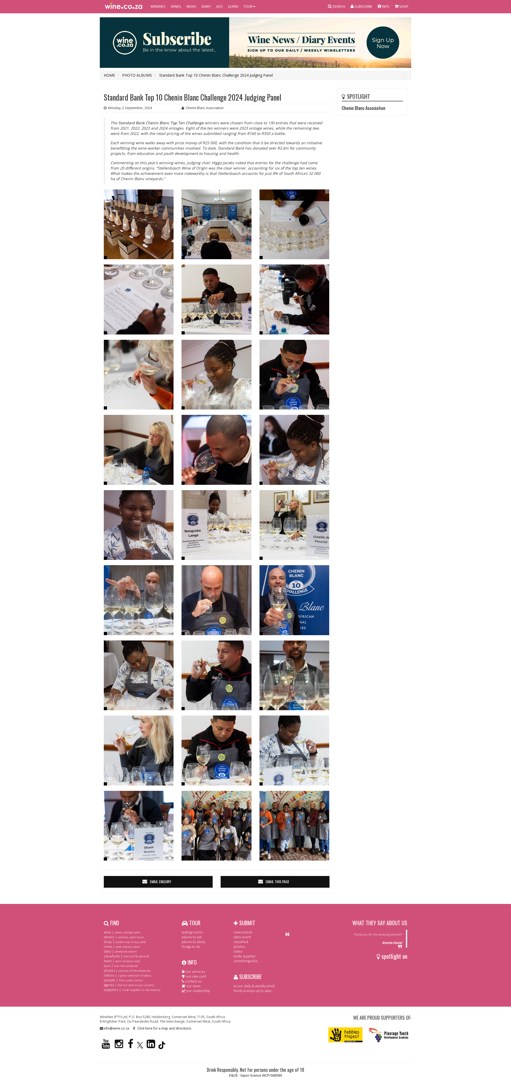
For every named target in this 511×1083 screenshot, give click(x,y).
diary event (242, 937)
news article (243, 932)
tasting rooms (192, 932)
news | (122, 946)
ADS (219, 6)
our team (193, 986)
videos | (127, 975)
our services (195, 971)
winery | (124, 937)
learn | (122, 961)
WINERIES (158, 6)
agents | (129, 985)
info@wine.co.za (116, 1028)
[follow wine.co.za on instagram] (119, 1046)
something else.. (246, 961)
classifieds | (126, 956)
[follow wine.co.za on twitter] (140, 1046)
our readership (198, 991)
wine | (123, 932)
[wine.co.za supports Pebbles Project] (346, 1034)
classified (241, 942)
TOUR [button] (248, 6)
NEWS (191, 6)
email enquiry (160, 881)
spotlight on (393, 956)
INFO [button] (385, 6)
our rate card (195, 976)
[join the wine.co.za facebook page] (130, 1046)
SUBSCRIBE (250, 977)
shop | (125, 942)
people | (123, 980)
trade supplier (245, 956)
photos (239, 946)
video (238, 951)
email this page (277, 881)
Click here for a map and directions (164, 1028)
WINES (176, 6)
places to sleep (193, 942)
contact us (192, 981)
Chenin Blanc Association (363, 108)
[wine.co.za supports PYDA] (388, 1034)
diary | (120, 951)
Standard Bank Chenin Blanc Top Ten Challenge (161, 122)
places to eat (191, 937)
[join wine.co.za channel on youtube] (106, 1046)
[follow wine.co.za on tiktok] (162, 1046)
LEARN (233, 6)
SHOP (403, 6)
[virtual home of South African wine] (124, 6)
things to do (191, 946)
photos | (127, 970)
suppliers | (132, 989)
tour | (121, 966)
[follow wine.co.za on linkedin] (151, 1046)
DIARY (206, 6)
